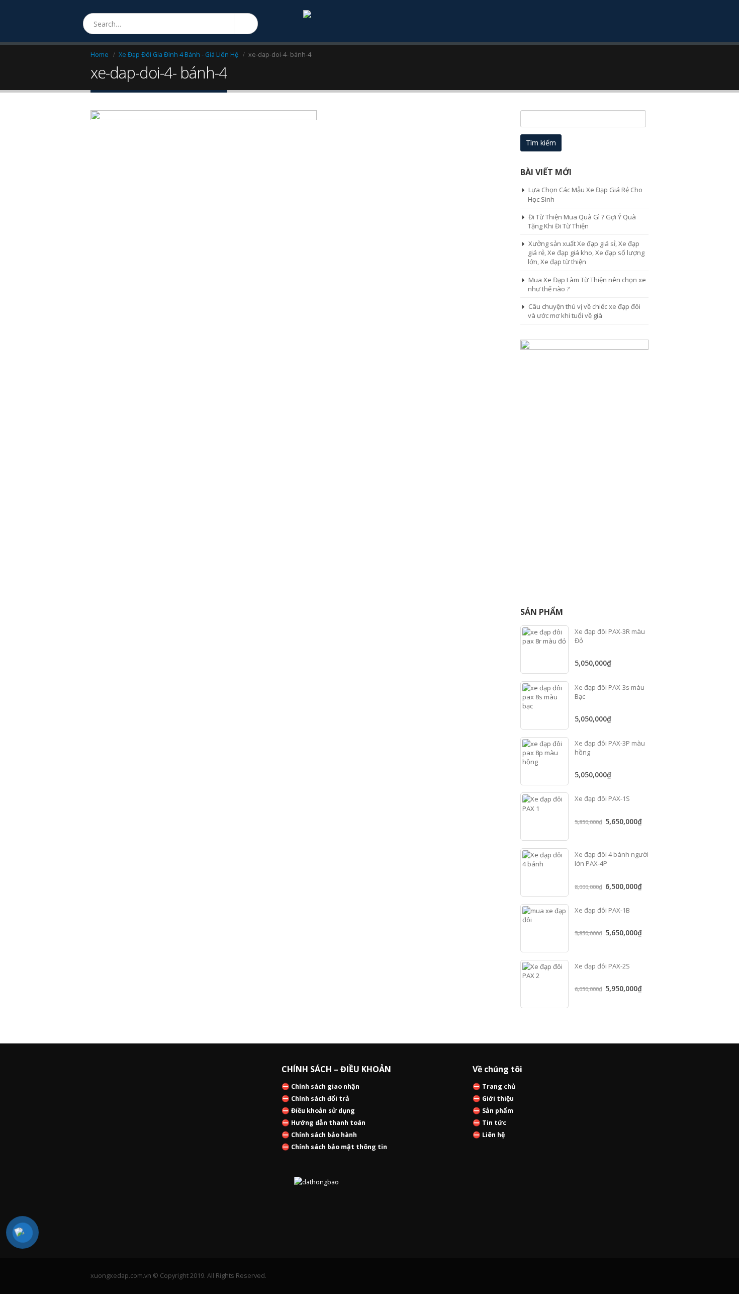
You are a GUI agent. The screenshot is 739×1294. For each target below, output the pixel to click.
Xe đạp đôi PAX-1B (602, 910)
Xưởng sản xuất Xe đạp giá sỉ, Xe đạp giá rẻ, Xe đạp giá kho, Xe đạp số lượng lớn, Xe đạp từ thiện (586, 252)
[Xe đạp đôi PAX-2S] (544, 984)
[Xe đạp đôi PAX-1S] (544, 816)
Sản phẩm (497, 1110)
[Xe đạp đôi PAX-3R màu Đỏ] (544, 649)
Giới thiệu (498, 1098)
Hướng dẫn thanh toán (328, 1122)
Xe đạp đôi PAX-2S (602, 965)
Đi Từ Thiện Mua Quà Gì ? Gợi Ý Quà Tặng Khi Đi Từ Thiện (582, 221)
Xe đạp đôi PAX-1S (602, 798)
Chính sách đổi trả (320, 1098)
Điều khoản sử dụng (323, 1110)
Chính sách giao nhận (325, 1086)
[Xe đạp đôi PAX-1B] (544, 928)
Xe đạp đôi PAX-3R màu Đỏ (610, 636)
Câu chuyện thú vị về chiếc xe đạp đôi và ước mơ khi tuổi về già (584, 311)
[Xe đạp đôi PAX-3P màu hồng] (544, 761)
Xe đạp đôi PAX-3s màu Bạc (609, 692)
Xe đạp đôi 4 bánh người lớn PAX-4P (612, 859)
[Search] (245, 24)
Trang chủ (498, 1086)
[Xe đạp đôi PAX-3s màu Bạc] (544, 705)
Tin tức (494, 1122)
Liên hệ (493, 1134)
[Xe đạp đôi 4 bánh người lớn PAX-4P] (544, 872)
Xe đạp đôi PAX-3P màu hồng (610, 748)
